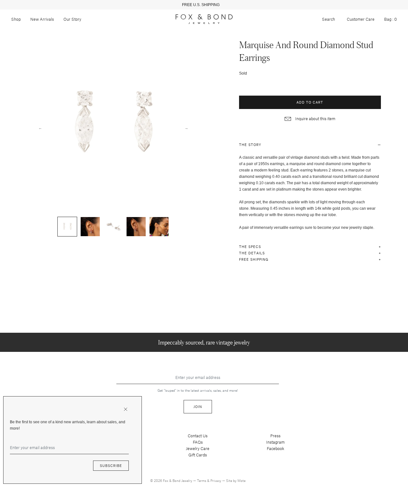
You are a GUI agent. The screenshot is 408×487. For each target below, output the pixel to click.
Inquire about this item (314, 118)
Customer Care (361, 19)
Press (275, 435)
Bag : (390, 19)
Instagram (275, 442)
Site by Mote (235, 480)
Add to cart (309, 102)
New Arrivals (42, 19)
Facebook (275, 448)
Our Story (72, 19)
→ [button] (186, 127)
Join (197, 406)
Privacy (216, 480)
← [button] (40, 127)
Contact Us (198, 435)
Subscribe (111, 465)
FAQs (198, 442)
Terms (202, 480)
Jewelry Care (197, 448)
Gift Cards (197, 454)
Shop (16, 19)
